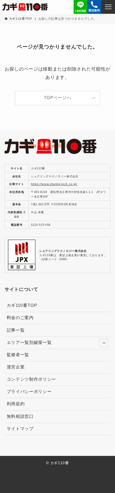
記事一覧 (16, 330)
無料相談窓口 (20, 416)
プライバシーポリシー (29, 391)
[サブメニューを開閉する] (104, 343)
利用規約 (16, 404)
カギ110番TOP (22, 305)
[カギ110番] (25, 7)
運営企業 (16, 367)
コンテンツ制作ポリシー (31, 379)
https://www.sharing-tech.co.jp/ (54, 184)
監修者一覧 (20, 354)
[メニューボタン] (108, 7)
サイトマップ (20, 428)
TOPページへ (57, 97)
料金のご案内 (20, 317)
